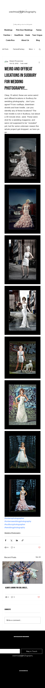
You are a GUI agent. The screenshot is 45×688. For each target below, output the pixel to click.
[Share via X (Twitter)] (11, 540)
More (31, 49)
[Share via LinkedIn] (17, 540)
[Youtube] (27, 670)
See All (38, 557)
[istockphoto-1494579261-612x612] (24, 670)
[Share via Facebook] (5, 540)
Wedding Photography (12, 533)
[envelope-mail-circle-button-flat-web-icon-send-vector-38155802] (19, 670)
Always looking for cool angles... (16, 588)
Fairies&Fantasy (18, 49)
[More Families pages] (11, 35)
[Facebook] (21, 670)
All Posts (5, 49)
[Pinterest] (26, 670)
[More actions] (39, 62)
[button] (40, 49)
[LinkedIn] (23, 670)
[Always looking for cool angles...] (22, 572)
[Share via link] (22, 540)
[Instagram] (22, 670)
